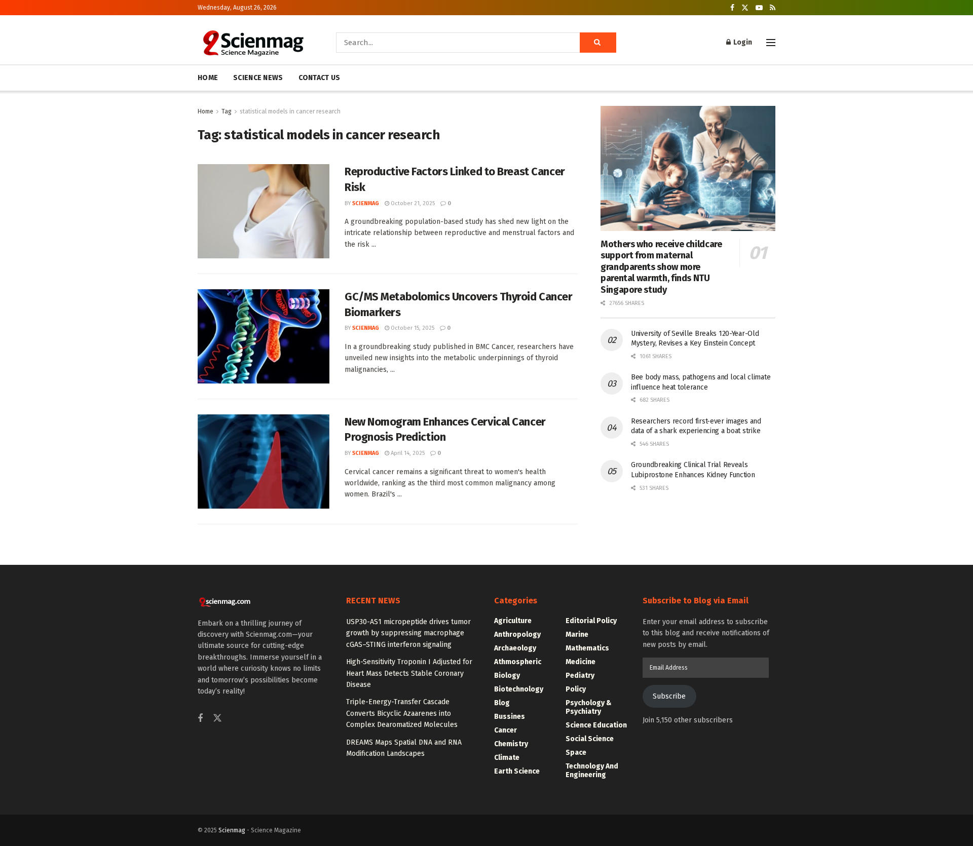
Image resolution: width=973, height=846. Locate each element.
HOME (208, 77)
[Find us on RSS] (772, 8)
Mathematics (587, 648)
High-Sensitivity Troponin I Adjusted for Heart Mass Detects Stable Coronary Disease (409, 673)
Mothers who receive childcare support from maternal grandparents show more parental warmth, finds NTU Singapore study (661, 267)
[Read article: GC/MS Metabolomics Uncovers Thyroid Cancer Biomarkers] (263, 336)
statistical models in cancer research (290, 111)
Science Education (596, 725)
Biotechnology (518, 689)
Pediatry (580, 675)
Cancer (505, 730)
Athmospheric (517, 662)
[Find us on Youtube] (759, 8)
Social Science (590, 739)
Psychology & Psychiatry (589, 707)
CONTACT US (319, 77)
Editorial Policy (591, 621)
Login (742, 42)
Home (205, 111)
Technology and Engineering (592, 770)
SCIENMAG (365, 203)
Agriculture (513, 621)
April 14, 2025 (407, 453)
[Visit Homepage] (253, 42)
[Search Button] (598, 42)
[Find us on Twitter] (745, 8)
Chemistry (511, 744)
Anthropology (517, 634)
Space (576, 752)
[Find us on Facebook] (732, 8)
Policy (576, 689)
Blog (502, 703)
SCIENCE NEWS (258, 77)
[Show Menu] (770, 42)
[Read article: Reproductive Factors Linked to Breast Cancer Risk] (263, 211)
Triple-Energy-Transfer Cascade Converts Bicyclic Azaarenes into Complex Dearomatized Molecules (402, 713)
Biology (507, 675)
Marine (577, 634)
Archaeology (515, 648)
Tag (226, 111)
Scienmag (231, 830)
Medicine (580, 662)
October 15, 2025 (411, 328)
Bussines (509, 716)
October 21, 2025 (412, 203)
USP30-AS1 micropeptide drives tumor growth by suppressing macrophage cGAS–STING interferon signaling (408, 633)
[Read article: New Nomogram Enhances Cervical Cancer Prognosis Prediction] (263, 461)
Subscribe (669, 696)
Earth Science (517, 771)
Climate (506, 757)
